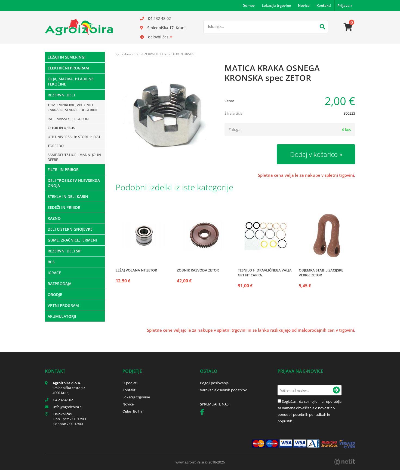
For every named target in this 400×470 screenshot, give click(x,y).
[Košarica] (348, 27)
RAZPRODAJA (59, 283)
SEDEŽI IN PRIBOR (64, 207)
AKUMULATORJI (62, 316)
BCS (51, 261)
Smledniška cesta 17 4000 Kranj (69, 390)
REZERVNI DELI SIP (65, 251)
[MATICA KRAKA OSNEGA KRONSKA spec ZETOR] (165, 116)
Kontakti (323, 5)
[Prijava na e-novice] (336, 390)
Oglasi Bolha (132, 411)
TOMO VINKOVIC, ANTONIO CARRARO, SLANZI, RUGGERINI (72, 107)
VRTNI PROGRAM (63, 305)
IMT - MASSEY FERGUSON (68, 118)
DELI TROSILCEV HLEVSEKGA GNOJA (74, 183)
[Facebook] (203, 413)
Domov (248, 5)
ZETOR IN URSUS (61, 127)
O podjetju (131, 382)
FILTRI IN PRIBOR (63, 169)
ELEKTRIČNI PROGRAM (68, 68)
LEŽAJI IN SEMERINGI (66, 57)
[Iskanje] (322, 27)
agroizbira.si (125, 54)
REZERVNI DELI (61, 94)
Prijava (344, 5)
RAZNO (54, 218)
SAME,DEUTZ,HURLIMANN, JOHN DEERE (74, 157)
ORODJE (55, 294)
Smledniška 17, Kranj (166, 27)
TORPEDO (56, 145)
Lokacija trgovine (276, 5)
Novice (303, 5)
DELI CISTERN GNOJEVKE (70, 229)
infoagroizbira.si (67, 406)
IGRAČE (54, 272)
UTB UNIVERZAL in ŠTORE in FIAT (74, 136)
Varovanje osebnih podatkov (223, 389)
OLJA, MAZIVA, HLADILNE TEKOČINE (71, 81)
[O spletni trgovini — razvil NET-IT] (344, 462)
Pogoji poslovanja (214, 382)
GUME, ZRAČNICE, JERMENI (72, 240)
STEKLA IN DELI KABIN (68, 196)
